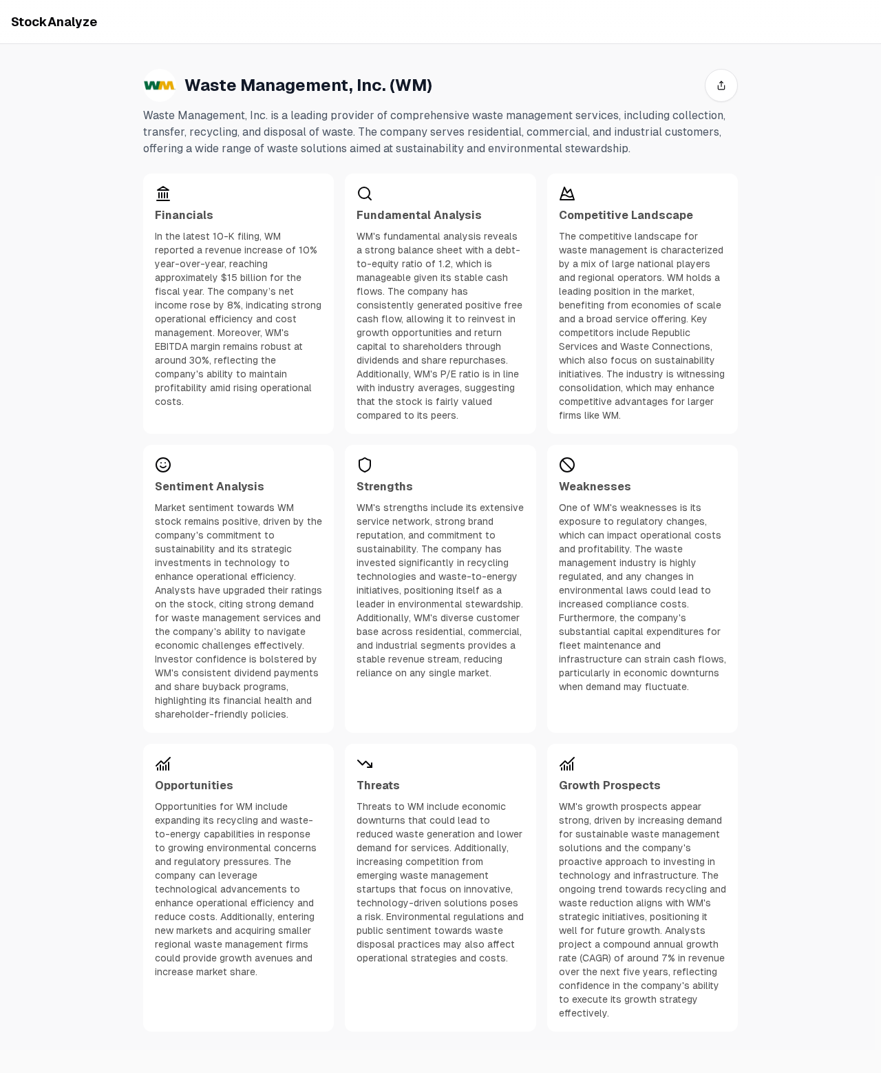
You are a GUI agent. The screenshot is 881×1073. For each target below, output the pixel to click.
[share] (721, 85)
